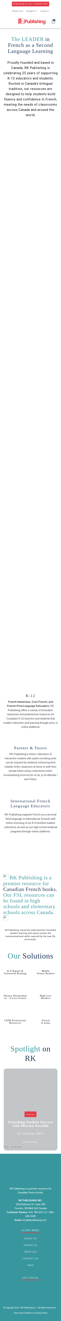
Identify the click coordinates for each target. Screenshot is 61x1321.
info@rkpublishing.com (34, 1220)
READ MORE (30, 1142)
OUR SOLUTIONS (42, 128)
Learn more (30, 738)
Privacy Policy (41, 1313)
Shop (30, 1265)
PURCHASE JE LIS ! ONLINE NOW (30, 4)
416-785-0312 (36, 1212)
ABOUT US (30, 1238)
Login (44, 11)
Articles (30, 1114)
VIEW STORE (18, 128)
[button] (5, 1147)
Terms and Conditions (24, 1313)
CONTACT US (30, 1258)
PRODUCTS (30, 1245)
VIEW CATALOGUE (30, 140)
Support (32, 11)
